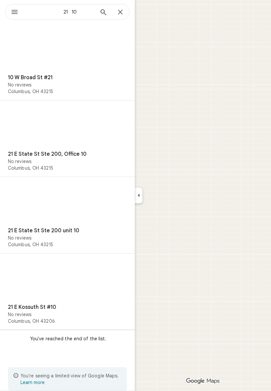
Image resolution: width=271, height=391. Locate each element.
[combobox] (60, 12)
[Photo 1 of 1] (67, 50)
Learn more (32, 382)
